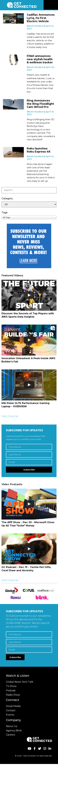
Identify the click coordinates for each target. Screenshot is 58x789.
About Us (11, 726)
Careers (10, 734)
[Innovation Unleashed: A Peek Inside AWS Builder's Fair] (29, 340)
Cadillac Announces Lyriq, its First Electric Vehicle (41, 18)
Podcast (11, 690)
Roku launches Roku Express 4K (39, 150)
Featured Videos (12, 275)
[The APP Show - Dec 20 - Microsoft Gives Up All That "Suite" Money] (29, 504)
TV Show (11, 686)
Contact (10, 710)
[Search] (29, 190)
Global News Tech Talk (19, 681)
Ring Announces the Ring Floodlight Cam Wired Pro (40, 104)
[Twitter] (39, 748)
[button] (55, 5)
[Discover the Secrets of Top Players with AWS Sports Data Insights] (29, 295)
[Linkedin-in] (50, 748)
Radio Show (13, 694)
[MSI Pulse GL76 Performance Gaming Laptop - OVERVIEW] (29, 384)
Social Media (13, 706)
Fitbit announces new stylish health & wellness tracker (40, 59)
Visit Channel (9, 416)
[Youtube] (29, 748)
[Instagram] (45, 748)
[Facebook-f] (34, 748)
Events (10, 714)
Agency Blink (14, 730)
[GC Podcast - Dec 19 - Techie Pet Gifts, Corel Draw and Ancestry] (29, 548)
